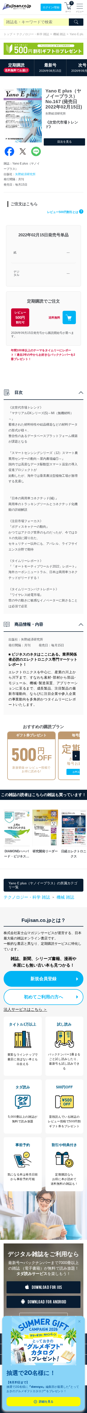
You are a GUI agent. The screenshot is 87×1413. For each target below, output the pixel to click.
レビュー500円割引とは (64, 212)
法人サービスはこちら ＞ (25, 1009)
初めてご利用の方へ (43, 996)
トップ (8, 34)
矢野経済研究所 (25, 174)
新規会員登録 (43, 978)
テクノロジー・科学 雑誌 (32, 34)
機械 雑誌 (59, 34)
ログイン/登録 (51, 7)
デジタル (16, 273)
